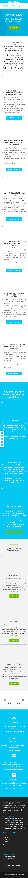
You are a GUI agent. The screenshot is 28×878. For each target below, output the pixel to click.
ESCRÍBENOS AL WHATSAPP (14, 532)
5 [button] (12, 703)
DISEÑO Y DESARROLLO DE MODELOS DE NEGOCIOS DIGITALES (14, 295)
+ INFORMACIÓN (14, 118)
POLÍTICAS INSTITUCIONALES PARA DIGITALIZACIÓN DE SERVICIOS (14, 346)
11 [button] (20, 703)
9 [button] (17, 703)
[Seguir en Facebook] (2, 433)
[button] (5, 700)
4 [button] (11, 703)
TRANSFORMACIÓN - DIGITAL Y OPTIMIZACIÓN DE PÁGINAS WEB (14, 243)
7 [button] (15, 703)
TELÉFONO (14, 741)
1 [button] (7, 703)
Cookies (6, 837)
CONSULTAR (14, 27)
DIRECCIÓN (14, 722)
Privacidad (6, 835)
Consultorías (14, 622)
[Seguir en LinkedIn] (2, 439)
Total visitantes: (8, 858)
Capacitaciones (14, 575)
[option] (17, 699)
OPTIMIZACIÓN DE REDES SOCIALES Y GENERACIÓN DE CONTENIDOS (14, 142)
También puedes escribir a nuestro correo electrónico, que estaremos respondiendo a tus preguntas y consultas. (14, 764)
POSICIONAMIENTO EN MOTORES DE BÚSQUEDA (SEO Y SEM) (14, 194)
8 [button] (16, 703)
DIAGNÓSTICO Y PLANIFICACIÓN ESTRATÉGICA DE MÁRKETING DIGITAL (14, 92)
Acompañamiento (14, 664)
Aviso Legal (7, 839)
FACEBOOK (14, 780)
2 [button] (8, 703)
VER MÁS (14, 596)
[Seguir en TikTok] (2, 445)
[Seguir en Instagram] (2, 436)
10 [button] (19, 703)
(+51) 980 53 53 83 (14, 750)
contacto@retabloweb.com (14, 769)
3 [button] (10, 703)
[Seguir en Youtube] (2, 442)
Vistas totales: (7, 856)
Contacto (6, 841)
